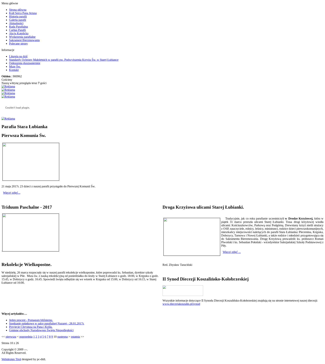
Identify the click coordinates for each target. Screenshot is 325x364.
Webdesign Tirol (11, 359)
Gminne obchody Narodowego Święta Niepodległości (41, 330)
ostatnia (75, 336)
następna (62, 336)
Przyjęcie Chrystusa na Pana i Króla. (30, 326)
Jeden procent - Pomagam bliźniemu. (31, 320)
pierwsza (11, 336)
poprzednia (26, 336)
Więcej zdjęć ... (232, 252)
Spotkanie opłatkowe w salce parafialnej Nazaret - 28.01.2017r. (46, 323)
